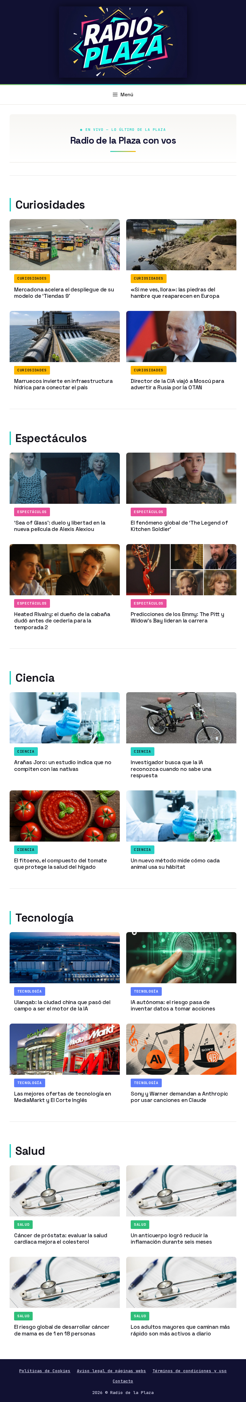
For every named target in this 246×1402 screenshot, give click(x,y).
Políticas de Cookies (44, 1371)
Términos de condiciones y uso (189, 1371)
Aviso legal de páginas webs (111, 1371)
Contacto (123, 1381)
